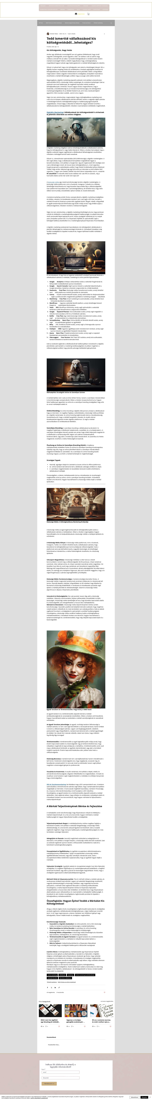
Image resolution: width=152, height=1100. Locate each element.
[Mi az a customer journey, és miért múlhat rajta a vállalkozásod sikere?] (101, 1010)
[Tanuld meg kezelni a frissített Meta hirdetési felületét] (76, 1010)
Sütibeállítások (134, 1097)
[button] (62, 9)
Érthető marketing (98, 23)
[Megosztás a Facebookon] (47, 987)
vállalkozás (62, 975)
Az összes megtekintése (107, 1001)
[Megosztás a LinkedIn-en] (55, 987)
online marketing (52, 975)
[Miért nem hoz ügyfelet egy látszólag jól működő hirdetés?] (50, 1010)
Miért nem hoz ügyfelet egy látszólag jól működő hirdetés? (50, 1021)
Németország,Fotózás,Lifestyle (72, 23)
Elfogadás (144, 1097)
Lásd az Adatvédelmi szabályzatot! (39, 1098)
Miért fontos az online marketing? (54, 23)
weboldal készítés (52, 978)
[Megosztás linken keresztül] (59, 987)
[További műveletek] (104, 34)
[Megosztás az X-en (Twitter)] (51, 987)
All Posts (41, 23)
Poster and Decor (86, 23)
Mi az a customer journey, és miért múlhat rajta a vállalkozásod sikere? (101, 1021)
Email (43, 1069)
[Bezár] (150, 1097)
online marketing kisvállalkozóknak (85, 975)
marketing (70, 975)
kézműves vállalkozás (65, 978)
